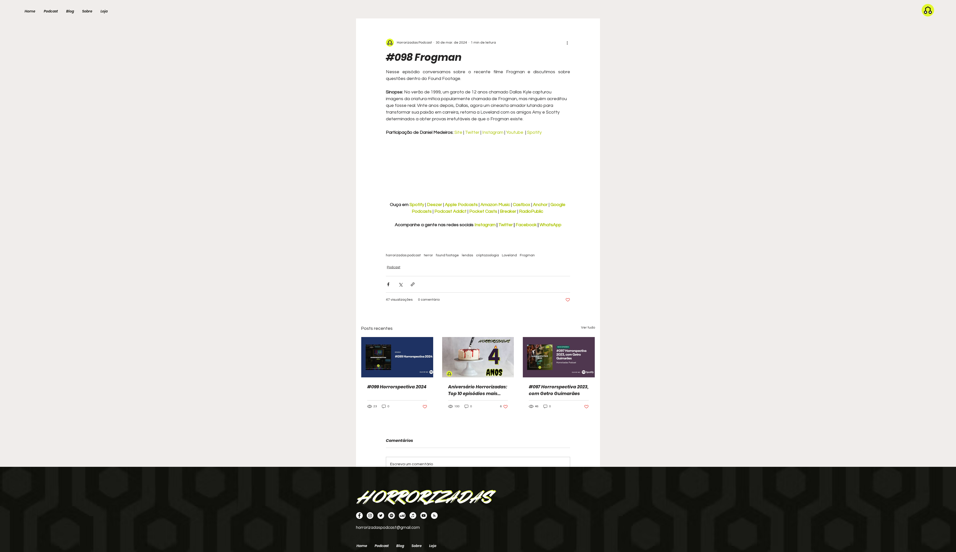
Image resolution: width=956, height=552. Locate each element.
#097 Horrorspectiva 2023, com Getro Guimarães (558, 390)
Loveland (509, 255)
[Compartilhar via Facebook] (388, 284)
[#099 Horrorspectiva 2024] (397, 357)
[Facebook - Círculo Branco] (359, 515)
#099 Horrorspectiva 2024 (396, 387)
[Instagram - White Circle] (370, 515)
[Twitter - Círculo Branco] (380, 515)
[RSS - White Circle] (434, 515)
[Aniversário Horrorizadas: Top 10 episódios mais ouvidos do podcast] (478, 357)
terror (428, 255)
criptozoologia (487, 255)
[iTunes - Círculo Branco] (413, 515)
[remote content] (478, 171)
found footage (447, 255)
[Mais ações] (567, 43)
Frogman (527, 255)
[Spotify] (391, 515)
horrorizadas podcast (403, 255)
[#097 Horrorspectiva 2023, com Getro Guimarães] (559, 357)
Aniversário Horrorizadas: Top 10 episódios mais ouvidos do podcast (477, 390)
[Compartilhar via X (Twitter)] (400, 284)
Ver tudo (588, 327)
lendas (467, 255)
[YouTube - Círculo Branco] (423, 515)
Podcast (393, 267)
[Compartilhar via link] (412, 284)
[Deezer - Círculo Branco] (402, 515)
